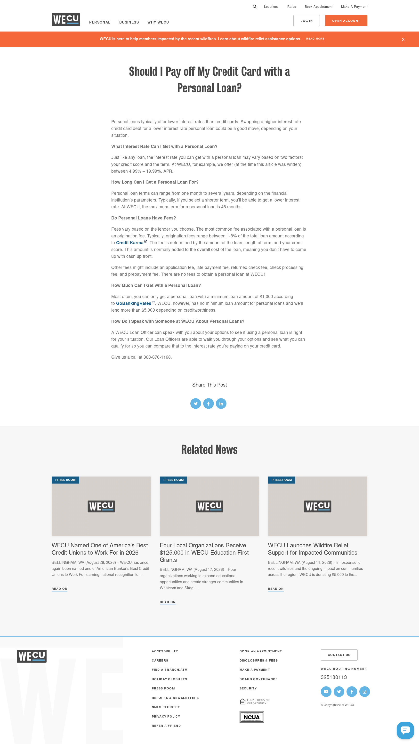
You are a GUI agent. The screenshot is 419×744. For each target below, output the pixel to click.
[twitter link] (195, 403)
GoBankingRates (133, 304)
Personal (100, 22)
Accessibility (165, 651)
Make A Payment (354, 7)
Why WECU (158, 22)
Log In (306, 21)
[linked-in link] (221, 403)
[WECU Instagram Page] (364, 691)
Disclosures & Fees (259, 660)
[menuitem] (271, 6)
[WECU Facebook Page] (351, 691)
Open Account (346, 21)
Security (248, 688)
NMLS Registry (166, 707)
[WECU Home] (66, 20)
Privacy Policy (166, 716)
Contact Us (339, 655)
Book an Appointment (261, 651)
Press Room (163, 688)
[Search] (255, 6)
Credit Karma (130, 243)
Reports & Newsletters (175, 698)
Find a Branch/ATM (170, 670)
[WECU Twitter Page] (339, 691)
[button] (405, 730)
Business (129, 22)
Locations (271, 7)
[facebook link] (208, 403)
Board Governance (259, 679)
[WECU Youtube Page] (326, 691)
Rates (291, 7)
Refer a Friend (166, 726)
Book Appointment (319, 7)
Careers (160, 660)
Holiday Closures (169, 679)
